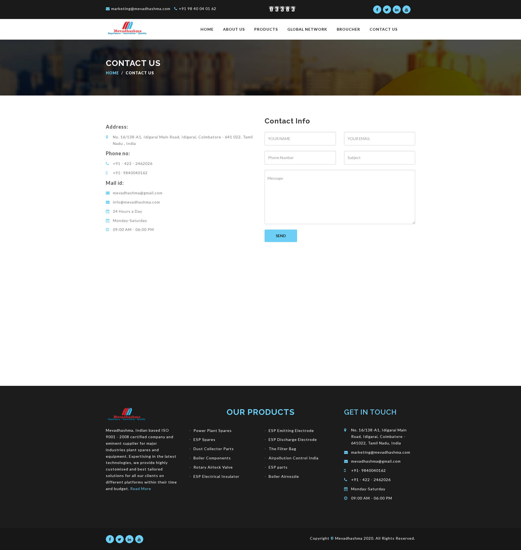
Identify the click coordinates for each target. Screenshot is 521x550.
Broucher (348, 29)
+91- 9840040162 (130, 172)
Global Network (307, 29)
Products (266, 29)
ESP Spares (204, 439)
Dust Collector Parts (213, 448)
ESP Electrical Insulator (216, 476)
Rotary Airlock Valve (213, 467)
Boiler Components (212, 458)
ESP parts (278, 467)
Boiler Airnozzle (284, 476)
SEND (281, 235)
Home (112, 73)
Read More (140, 488)
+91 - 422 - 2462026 (133, 163)
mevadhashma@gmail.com (138, 192)
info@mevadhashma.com (136, 202)
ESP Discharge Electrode (293, 439)
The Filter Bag (282, 448)
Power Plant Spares (212, 430)
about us (234, 29)
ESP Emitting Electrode (291, 430)
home (207, 29)
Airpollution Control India (294, 458)
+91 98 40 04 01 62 (197, 8)
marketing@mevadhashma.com (140, 8)
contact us (384, 29)
